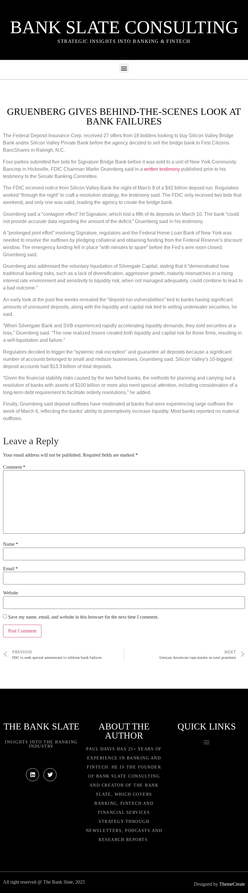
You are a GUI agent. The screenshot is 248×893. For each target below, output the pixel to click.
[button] (124, 68)
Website (10, 592)
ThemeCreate (232, 884)
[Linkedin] (32, 774)
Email (10, 568)
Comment (14, 467)
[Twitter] (50, 774)
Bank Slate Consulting (124, 27)
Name (10, 544)
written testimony (162, 169)
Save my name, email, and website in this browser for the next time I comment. (83, 617)
